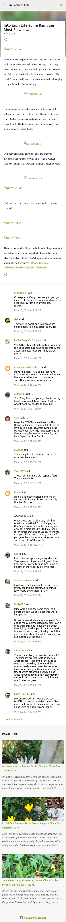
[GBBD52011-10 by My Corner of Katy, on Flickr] (13, 188)
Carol (17, 417)
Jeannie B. (19, 393)
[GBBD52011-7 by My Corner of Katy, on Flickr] (12, 223)
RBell (17, 553)
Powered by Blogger (34, 917)
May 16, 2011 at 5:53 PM (27, 331)
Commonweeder (23, 580)
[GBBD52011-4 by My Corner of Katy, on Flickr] (33, 178)
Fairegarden (20, 292)
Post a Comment (14, 719)
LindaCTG (19, 604)
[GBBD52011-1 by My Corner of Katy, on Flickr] (12, 238)
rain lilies (41, 268)
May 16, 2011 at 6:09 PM (27, 358)
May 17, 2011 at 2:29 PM (27, 462)
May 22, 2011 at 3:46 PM (27, 685)
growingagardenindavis (27, 367)
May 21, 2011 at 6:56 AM (27, 595)
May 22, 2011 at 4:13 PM (27, 711)
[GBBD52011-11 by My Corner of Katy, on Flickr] (33, 143)
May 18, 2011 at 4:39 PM (27, 571)
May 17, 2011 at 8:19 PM (27, 483)
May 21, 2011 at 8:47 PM (27, 641)
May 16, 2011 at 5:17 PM (27, 310)
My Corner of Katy (19, 5)
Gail (16, 319)
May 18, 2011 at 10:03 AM (28, 544)
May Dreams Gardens (36, 262)
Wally (17, 492)
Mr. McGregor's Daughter (28, 340)
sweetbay (19, 471)
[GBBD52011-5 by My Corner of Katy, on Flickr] (33, 94)
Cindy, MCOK (21, 650)
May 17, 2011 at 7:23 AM (27, 408)
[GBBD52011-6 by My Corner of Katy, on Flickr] (13, 49)
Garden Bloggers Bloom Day (19, 268)
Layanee (18, 449)
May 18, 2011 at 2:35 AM (27, 507)
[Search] (62, 5)
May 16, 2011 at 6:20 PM (27, 384)
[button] (5, 40)
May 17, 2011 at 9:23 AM (27, 440)
